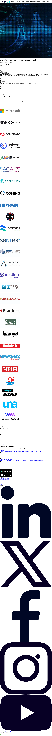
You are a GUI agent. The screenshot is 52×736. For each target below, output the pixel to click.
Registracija (3, 478)
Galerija (1, 479)
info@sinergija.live (3, 484)
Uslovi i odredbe (8, 731)
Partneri (10, 478)
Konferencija (7, 478)
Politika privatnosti (3, 731)
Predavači (7, 479)
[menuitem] (12, 1)
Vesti (1, 478)
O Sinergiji (4, 479)
